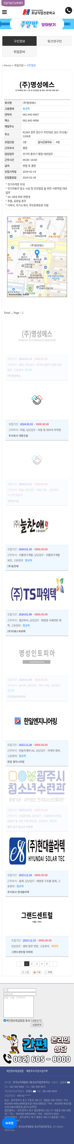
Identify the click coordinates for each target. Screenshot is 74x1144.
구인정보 (19, 41)
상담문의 (37, 1024)
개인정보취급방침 (15, 1071)
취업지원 (19, 65)
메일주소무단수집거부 (37, 1071)
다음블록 (51, 964)
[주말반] (37, 24)
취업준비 (19, 51)
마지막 (55, 964)
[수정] (25, 971)
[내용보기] (36, 1020)
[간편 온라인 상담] (37, 1048)
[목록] (48, 971)
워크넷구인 (54, 41)
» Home (6, 65)
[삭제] (37, 971)
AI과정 (9, 1123)
